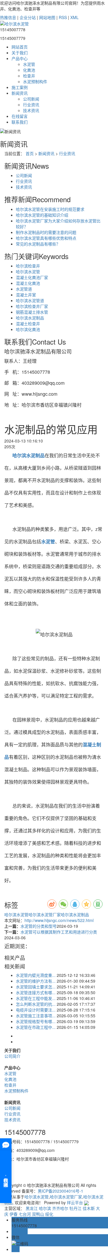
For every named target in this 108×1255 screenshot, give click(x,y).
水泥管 (29, 64)
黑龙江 (32, 1208)
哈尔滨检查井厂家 (32, 306)
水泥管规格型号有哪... (36, 1021)
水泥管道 (24, 289)
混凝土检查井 (28, 323)
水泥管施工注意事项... (36, 1015)
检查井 (29, 76)
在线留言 (20, 116)
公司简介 (12, 1056)
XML (74, 17)
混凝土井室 (26, 295)
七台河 (25, 1214)
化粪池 (29, 70)
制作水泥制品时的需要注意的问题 (46, 232)
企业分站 (28, 17)
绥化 (49, 1214)
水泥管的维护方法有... (36, 981)
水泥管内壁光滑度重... (36, 975)
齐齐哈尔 (60, 1208)
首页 (30, 153)
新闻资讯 (20, 93)
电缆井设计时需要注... (36, 1010)
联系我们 (20, 122)
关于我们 (20, 52)
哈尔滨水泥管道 (30, 300)
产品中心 (20, 58)
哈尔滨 (45, 1208)
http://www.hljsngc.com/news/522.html (59, 920)
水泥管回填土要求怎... (36, 987)
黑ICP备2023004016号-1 (60, 1191)
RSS (63, 17)
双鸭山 (38, 1214)
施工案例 (20, 87)
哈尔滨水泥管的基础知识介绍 (42, 215)
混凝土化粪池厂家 (32, 277)
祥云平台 (75, 1202)
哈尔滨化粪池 (28, 329)
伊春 (14, 1214)
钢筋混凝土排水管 (32, 312)
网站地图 (47, 17)
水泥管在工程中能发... (36, 998)
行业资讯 (31, 104)
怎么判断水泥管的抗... (36, 1004)
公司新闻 (31, 99)
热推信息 (8, 17)
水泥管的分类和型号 (38, 926)
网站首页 (20, 47)
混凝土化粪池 (28, 283)
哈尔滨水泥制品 (30, 318)
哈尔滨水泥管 (28, 271)
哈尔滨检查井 (28, 266)
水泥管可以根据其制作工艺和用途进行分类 (58, 932)
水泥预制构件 (35, 81)
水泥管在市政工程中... (36, 1027)
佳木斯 (89, 1208)
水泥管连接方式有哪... (36, 992)
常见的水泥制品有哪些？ (38, 244)
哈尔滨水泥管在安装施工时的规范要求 (50, 209)
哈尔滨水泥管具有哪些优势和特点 (46, 238)
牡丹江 (75, 1208)
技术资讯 (31, 110)
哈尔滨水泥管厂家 (45, 914)
